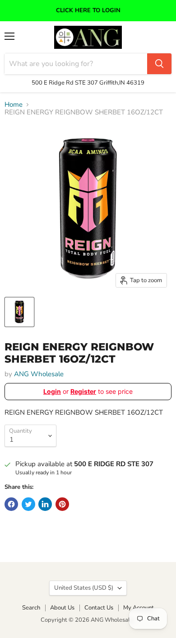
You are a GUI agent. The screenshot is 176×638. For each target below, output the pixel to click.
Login (52, 391)
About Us (62, 608)
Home (14, 105)
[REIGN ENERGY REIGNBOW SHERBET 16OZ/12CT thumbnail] (19, 312)
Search (31, 608)
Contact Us (98, 608)
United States (83, 588)
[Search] (159, 63)
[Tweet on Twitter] (28, 504)
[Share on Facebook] (11, 504)
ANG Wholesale (39, 373)
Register (83, 391)
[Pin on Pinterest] (62, 504)
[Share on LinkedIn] (45, 504)
